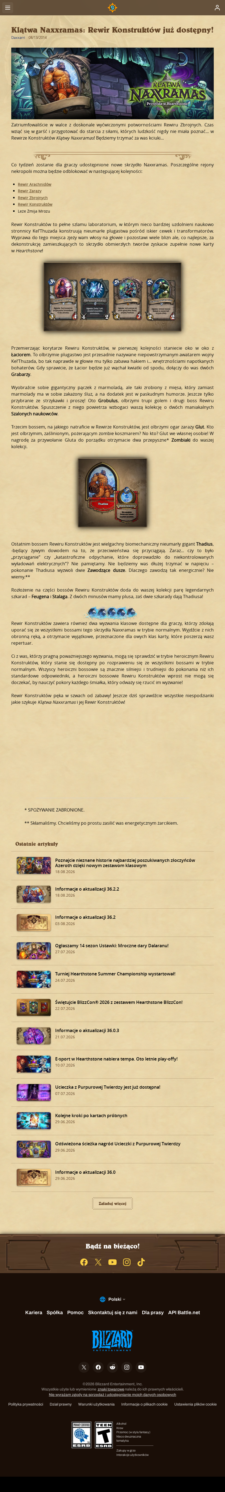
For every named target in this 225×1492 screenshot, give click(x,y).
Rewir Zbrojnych (33, 197)
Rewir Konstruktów (35, 204)
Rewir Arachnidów (34, 184)
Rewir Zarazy (29, 190)
